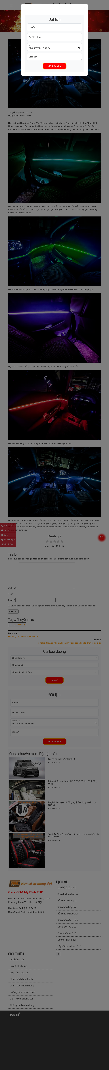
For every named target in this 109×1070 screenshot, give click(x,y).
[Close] (84, 7)
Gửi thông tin (54, 66)
